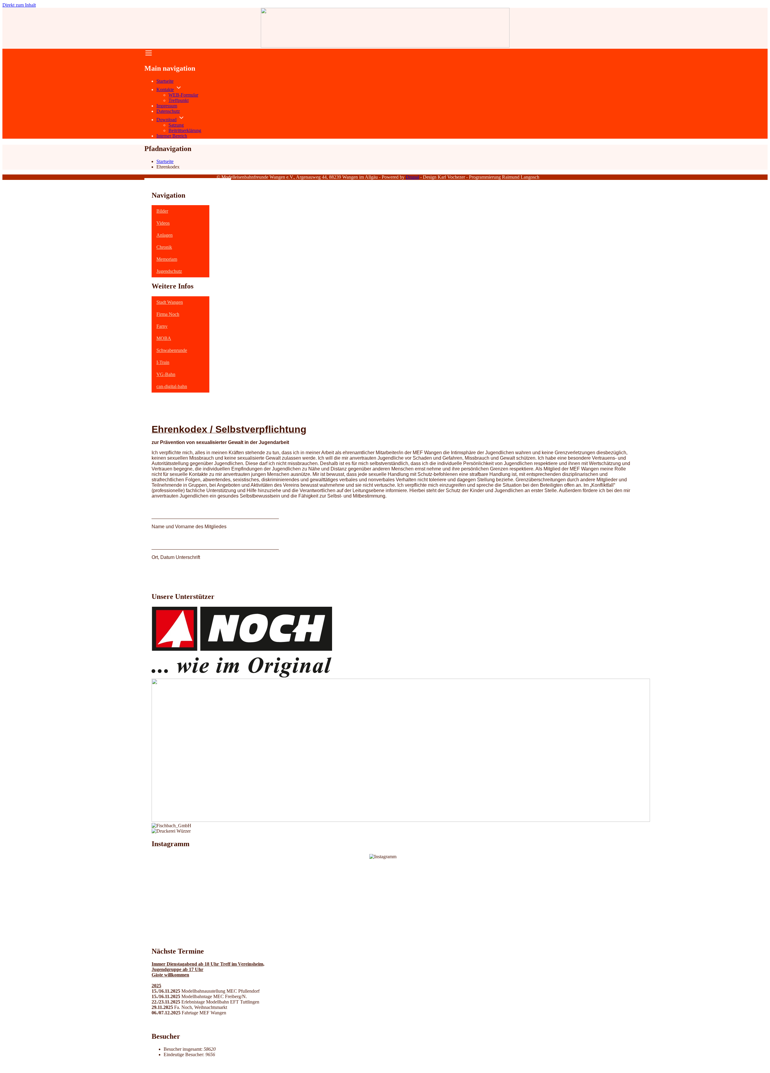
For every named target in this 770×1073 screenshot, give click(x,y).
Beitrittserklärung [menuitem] (184, 130)
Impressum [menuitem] (166, 105)
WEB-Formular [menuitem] (183, 94)
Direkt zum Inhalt (19, 5)
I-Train (162, 362)
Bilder (162, 211)
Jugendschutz (169, 271)
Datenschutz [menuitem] (168, 111)
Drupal (412, 177)
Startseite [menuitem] (165, 81)
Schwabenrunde (171, 350)
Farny (162, 326)
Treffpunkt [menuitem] (178, 100)
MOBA (163, 338)
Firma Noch (167, 314)
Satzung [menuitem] (176, 125)
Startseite (165, 161)
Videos (163, 223)
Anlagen (164, 235)
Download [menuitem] (166, 119)
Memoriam (166, 259)
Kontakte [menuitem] (165, 89)
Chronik (164, 247)
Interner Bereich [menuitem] (171, 135)
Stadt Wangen (169, 302)
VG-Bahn (165, 374)
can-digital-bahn (171, 386)
